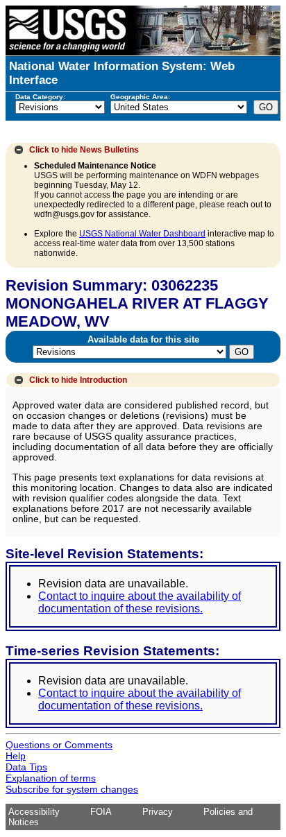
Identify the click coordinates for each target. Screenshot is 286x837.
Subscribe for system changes (72, 789)
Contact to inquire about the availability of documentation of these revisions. (139, 602)
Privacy (157, 811)
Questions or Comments (59, 744)
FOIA (101, 811)
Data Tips (26, 767)
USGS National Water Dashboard (142, 234)
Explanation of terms (51, 778)
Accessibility (34, 811)
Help (16, 755)
